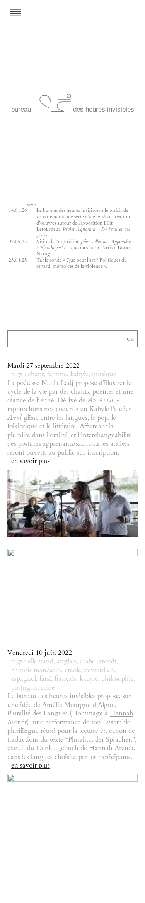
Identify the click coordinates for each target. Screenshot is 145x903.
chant (36, 374)
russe (48, 688)
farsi (45, 679)
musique (104, 374)
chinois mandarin (36, 670)
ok (130, 338)
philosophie (117, 679)
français (65, 679)
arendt (107, 661)
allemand (40, 661)
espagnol (23, 679)
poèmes (103, 392)
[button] (36, 12)
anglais (67, 661)
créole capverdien (89, 670)
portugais (24, 688)
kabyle (79, 374)
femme (57, 374)
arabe (87, 661)
